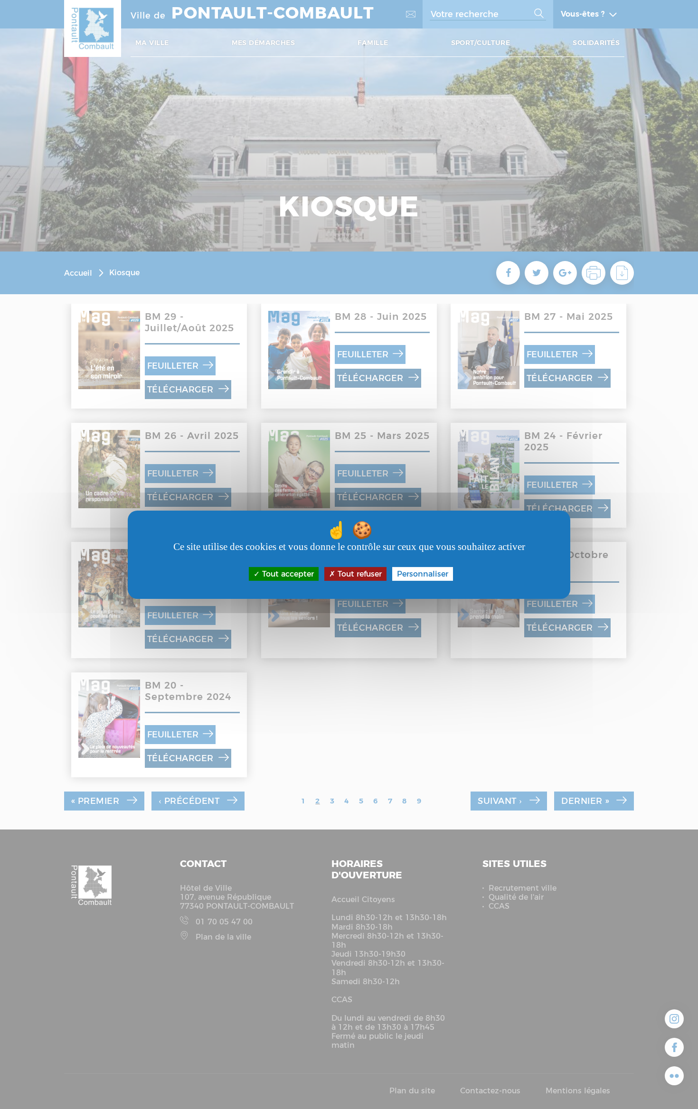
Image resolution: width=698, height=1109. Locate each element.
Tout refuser (358, 573)
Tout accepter (287, 573)
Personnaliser (422, 573)
